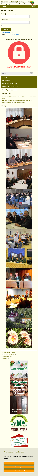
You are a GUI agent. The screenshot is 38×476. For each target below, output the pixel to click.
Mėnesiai (4, 358)
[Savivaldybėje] (19, 179)
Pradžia (4, 6)
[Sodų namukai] (19, 318)
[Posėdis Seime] (19, 258)
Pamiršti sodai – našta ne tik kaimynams (13, 102)
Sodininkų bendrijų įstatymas (10, 86)
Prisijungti (4, 77)
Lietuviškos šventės (7, 354)
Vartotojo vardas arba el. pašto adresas (12, 14)
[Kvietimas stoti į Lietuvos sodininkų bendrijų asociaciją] (19, 441)
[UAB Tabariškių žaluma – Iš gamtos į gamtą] (19, 387)
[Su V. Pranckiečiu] (19, 139)
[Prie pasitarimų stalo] (19, 118)
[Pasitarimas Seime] (19, 298)
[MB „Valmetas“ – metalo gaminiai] (19, 405)
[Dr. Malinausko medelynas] (19, 423)
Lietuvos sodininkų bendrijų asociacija (17, 2)
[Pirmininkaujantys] (19, 278)
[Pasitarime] (19, 159)
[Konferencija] (19, 238)
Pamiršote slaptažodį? (7, 32)
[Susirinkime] (19, 219)
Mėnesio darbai (6, 356)
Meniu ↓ (34, 6)
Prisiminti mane (7, 26)
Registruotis (15, 34)
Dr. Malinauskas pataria (8, 352)
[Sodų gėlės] (19, 338)
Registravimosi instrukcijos (9, 83)
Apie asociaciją (6, 80)
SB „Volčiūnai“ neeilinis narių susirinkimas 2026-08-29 (17, 100)
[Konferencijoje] (19, 199)
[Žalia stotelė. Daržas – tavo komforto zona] (19, 369)
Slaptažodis (5, 19)
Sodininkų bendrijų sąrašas (9, 89)
